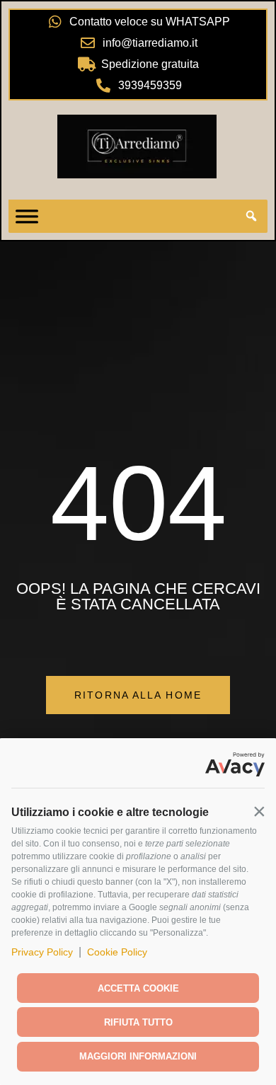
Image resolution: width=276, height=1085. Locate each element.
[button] (259, 811)
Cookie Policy (117, 952)
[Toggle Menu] (27, 216)
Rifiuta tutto (138, 1022)
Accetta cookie (138, 988)
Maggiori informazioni (138, 1056)
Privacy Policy (42, 952)
